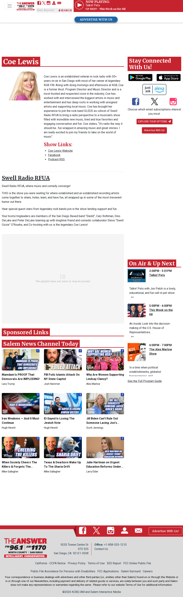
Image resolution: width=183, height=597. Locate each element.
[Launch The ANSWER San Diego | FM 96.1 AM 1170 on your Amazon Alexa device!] (154, 89)
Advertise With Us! (154, 130)
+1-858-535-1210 (115, 544)
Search (66, 10)
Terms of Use (96, 563)
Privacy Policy (77, 563)
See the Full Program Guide (145, 381)
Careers (148, 571)
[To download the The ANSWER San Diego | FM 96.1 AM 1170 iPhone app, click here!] (169, 77)
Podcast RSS (56, 159)
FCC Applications (108, 571)
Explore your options (153, 121)
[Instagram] (48, 3)
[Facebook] (39, 3)
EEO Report (114, 563)
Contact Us (101, 549)
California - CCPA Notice (50, 563)
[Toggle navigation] (10, 5)
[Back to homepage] (25, 6)
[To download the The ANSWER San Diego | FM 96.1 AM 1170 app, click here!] (140, 77)
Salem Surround (131, 571)
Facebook (54, 155)
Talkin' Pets (157, 275)
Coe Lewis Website (60, 150)
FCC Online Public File (137, 563)
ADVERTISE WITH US (96, 19)
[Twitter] (44, 3)
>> (131, 297)
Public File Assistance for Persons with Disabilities (63, 571)
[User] (54, 3)
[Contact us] (59, 3)
